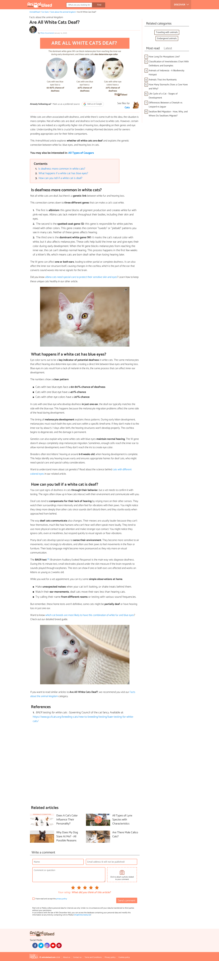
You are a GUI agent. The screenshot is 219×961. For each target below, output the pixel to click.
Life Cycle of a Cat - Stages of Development (163, 96)
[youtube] (53, 945)
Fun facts (45, 12)
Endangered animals (167, 38)
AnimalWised (34, 12)
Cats (127, 107)
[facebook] (35, 945)
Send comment (126, 900)
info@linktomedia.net (82, 914)
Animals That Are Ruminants (163, 80)
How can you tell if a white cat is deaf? (60, 178)
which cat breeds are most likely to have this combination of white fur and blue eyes (89, 615)
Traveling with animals (167, 32)
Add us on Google (94, 104)
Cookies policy (124, 957)
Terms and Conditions (93, 957)
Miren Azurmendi (47, 33)
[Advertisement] (85, 764)
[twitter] (41, 945)
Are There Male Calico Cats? (125, 835)
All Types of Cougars (81, 153)
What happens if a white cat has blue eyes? (63, 173)
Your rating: (64, 892)
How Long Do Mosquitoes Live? (164, 57)
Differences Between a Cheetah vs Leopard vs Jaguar (165, 105)
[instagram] (47, 945)
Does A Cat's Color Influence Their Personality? (67, 820)
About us (66, 957)
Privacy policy (110, 957)
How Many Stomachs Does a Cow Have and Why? (168, 87)
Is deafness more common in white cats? (61, 168)
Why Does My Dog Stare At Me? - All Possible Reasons (67, 837)
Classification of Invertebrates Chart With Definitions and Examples (169, 64)
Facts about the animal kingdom (63, 12)
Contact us (77, 957)
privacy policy (61, 898)
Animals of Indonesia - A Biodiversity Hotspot (166, 73)
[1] (48, 559)
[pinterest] (59, 945)
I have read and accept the (51, 899)
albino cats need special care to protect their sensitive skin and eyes (81, 277)
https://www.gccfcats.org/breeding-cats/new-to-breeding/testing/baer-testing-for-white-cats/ (83, 719)
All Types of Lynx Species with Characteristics (122, 820)
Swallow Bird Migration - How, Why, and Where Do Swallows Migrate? (168, 114)
